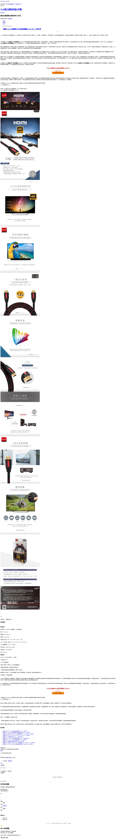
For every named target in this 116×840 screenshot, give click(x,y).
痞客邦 (7, 757)
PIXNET (49, 823)
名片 (4, 23)
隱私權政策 (65, 823)
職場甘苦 (10, 18)
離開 (7, 837)
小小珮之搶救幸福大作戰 (11, 9)
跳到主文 (2, 12)
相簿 (4, 21)
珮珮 (1, 750)
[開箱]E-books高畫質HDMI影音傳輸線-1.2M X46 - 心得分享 (22, 29)
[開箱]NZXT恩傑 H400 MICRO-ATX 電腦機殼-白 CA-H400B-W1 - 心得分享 (19, 742)
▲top (1, 763)
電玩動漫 (10, 760)
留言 (10, 757)
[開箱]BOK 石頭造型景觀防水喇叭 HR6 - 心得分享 (13, 741)
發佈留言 (2, 772)
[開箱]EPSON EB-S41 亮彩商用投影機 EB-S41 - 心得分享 (15, 731)
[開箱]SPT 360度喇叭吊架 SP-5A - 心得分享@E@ (13, 736)
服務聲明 (69, 823)
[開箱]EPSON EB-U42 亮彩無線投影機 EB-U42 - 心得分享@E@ (16, 738)
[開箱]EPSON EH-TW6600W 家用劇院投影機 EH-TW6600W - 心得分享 (18, 744)
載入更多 (2, 765)
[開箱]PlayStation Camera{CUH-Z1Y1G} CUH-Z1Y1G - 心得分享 (16, 735)
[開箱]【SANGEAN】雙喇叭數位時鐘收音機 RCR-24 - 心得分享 (16, 732)
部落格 (4, 22)
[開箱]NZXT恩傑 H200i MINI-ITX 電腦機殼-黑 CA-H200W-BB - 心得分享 (18, 734)
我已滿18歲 (3, 837)
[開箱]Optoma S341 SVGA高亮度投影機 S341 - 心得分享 (14, 739)
